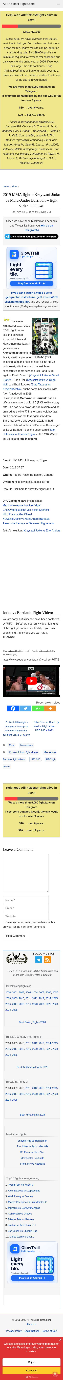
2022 (48, 1004)
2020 (35, 1004)
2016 (8, 1004)
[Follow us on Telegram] (39, 962)
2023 (55, 1004)
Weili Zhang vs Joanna (20, 1196)
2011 (28, 998)
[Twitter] (25, 708)
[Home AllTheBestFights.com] (17, 962)
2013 (41, 998)
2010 (21, 998)
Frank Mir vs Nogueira (32, 1163)
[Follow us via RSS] (48, 962)
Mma (14, 186)
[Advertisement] (31, 575)
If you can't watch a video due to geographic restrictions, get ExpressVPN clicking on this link (31, 297)
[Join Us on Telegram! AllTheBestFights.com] (31, 238)
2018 (21, 1004)
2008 (8, 998)
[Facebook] (13, 708)
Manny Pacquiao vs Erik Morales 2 (27, 1202)
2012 (34, 998)
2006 (48, 992)
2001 (14, 992)
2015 (55, 998)
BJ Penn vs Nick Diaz (32, 1152)
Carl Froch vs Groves (20, 1213)
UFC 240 (35, 759)
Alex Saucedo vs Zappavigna (24, 1190)
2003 (28, 992)
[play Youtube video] (31, 681)
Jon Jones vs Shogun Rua (22, 1230)
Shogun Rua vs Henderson (32, 1140)
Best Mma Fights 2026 (32, 1114)
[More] (50, 708)
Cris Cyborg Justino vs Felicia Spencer (26, 509)
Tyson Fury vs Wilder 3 (20, 1184)
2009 (14, 998)
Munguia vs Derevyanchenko (24, 1207)
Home (6, 186)
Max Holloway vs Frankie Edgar (22, 505)
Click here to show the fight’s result (28, 489)
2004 (35, 992)
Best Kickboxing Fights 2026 (32, 1067)
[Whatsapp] (38, 708)
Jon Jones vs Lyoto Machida (32, 1146)
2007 (55, 992)
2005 (41, 992)
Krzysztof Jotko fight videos (23, 752)
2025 (14, 1009)
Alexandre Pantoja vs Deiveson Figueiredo (28, 523)
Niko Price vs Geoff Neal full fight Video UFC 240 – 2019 (44, 726)
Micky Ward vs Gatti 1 (21, 1236)
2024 (8, 1009)
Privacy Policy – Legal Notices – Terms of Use (31, 1330)
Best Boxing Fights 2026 (32, 1022)
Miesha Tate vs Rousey (21, 1219)
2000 (8, 992)
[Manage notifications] (55, 1374)
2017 (14, 1004)
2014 (48, 998)
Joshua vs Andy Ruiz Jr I (22, 1225)
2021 (41, 1004)
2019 (28, 1004)
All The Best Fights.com (19, 4)
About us (31, 1324)
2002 (21, 992)
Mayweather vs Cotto (32, 1158)
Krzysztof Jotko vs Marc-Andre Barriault (26, 518)
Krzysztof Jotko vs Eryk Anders (42, 530)
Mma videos (26, 745)
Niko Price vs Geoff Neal (17, 514)
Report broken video (48, 702)
